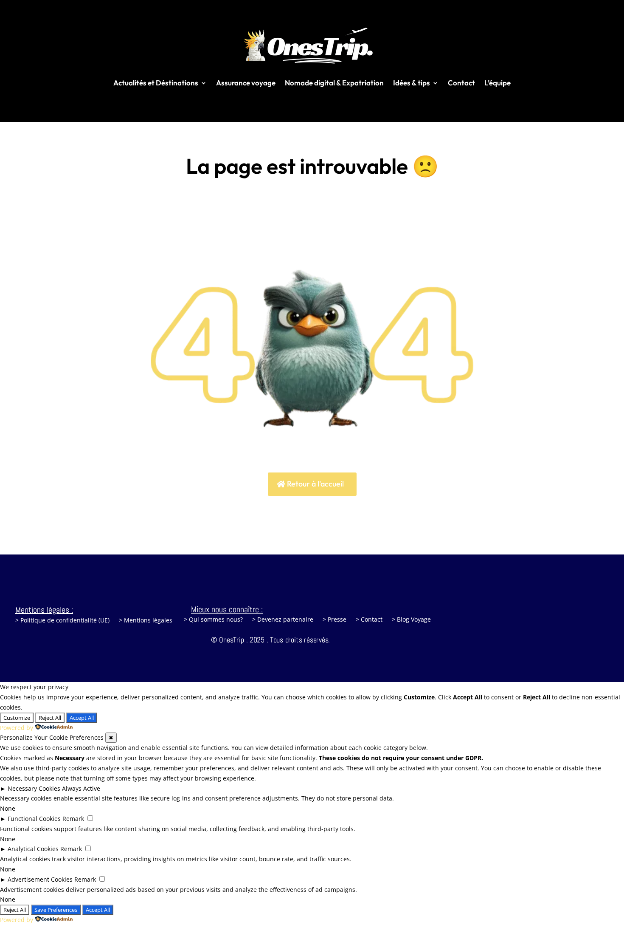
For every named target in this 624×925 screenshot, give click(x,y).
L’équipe (497, 82)
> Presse (334, 620)
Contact (461, 82)
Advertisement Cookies (40, 879)
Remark (73, 819)
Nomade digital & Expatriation (334, 82)
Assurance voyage (245, 82)
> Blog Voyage (411, 620)
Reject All (50, 717)
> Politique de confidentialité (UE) (62, 620)
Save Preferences (55, 910)
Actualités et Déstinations (155, 82)
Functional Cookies (34, 819)
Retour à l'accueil (315, 484)
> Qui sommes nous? (213, 620)
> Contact (369, 620)
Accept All (82, 717)
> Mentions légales (145, 620)
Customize (16, 717)
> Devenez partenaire (282, 620)
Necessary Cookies (34, 788)
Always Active (81, 788)
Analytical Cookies (33, 849)
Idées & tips (411, 82)
